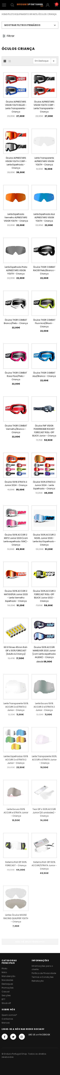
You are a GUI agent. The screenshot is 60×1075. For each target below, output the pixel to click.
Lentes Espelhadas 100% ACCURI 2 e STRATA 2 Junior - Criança (16, 759)
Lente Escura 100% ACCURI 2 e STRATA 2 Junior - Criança (44, 707)
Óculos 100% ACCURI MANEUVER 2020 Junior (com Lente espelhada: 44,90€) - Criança (44, 652)
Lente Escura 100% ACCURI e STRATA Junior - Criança (16, 812)
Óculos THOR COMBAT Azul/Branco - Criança (44, 374)
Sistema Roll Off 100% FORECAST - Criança (15, 864)
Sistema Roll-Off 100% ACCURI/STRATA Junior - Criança (44, 865)
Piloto (11, 14)
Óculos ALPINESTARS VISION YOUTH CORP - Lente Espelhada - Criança (15, 162)
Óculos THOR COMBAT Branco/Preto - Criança (16, 321)
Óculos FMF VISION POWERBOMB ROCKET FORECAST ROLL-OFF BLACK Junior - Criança (44, 430)
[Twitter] (13, 1037)
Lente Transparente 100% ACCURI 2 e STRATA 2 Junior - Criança (16, 707)
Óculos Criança (47, 14)
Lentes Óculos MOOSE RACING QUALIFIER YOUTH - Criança (16, 918)
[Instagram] (22, 1037)
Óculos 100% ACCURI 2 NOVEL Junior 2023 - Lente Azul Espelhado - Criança (44, 539)
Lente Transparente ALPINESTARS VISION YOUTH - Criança (44, 161)
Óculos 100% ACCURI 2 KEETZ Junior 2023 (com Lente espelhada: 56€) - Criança (16, 539)
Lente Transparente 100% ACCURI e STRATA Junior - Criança (44, 759)
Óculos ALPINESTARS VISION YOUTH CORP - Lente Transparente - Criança (44, 106)
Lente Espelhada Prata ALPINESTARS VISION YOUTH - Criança (16, 270)
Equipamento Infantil (26, 14)
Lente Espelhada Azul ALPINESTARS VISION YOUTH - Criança (44, 217)
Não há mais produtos (30, 941)
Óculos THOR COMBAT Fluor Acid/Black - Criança (44, 323)
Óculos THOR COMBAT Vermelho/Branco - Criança (16, 429)
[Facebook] (5, 1037)
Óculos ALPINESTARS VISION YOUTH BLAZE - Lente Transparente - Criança (15, 106)
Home (4, 14)
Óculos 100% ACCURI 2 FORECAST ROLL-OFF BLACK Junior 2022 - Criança (44, 596)
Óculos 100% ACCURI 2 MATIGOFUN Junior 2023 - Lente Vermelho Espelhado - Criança (16, 596)
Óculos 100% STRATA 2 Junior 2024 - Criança (16, 483)
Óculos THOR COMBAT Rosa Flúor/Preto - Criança (16, 376)
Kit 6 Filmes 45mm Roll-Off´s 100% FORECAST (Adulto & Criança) (16, 650)
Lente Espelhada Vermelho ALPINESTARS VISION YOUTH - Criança (16, 217)
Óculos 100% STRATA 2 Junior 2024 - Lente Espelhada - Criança (44, 485)
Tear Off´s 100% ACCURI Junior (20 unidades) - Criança (44, 812)
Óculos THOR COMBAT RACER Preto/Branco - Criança (44, 270)
